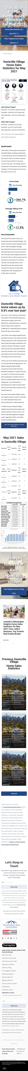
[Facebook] (2, 938)
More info (12, 1064)
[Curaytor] (9, 946)
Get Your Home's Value (9, 983)
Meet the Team (7, 955)
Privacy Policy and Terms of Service (10, 1026)
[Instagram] (14, 938)
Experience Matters (8, 964)
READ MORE (6, 640)
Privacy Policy (14, 1043)
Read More (6, 709)
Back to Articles (7, 53)
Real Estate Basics (7, 974)
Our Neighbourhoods (9, 971)
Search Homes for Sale (9, 961)
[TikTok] (16, 938)
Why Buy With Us (7, 980)
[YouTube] (11, 938)
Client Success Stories (9, 958)
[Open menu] (26, 2)
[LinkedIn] (8, 938)
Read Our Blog (6, 968)
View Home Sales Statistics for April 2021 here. (14, 425)
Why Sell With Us (7, 977)
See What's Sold (7, 990)
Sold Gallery (6, 987)
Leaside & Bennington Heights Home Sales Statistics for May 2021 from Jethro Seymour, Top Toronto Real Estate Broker (13, 627)
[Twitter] (5, 938)
